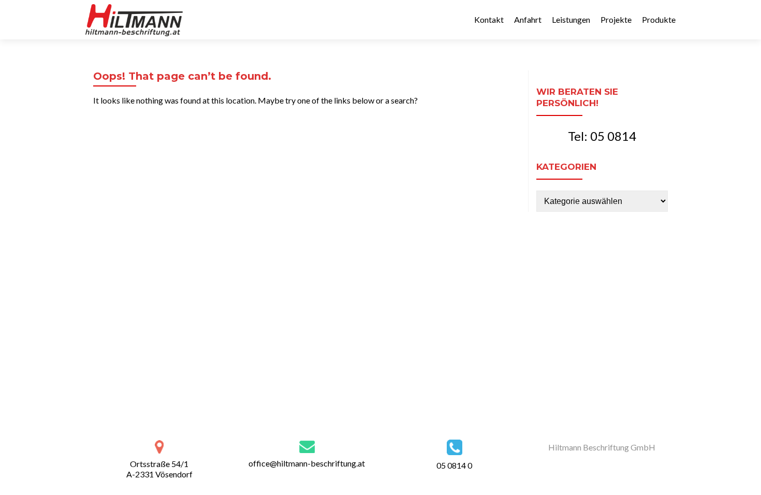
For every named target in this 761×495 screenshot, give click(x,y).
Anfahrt (528, 19)
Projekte (616, 19)
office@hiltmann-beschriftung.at (306, 463)
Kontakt (489, 19)
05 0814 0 (454, 465)
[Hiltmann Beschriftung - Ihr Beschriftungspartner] (134, 19)
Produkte (659, 19)
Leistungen (571, 19)
